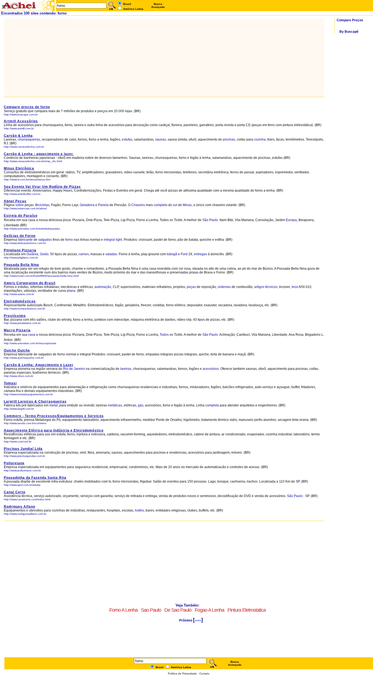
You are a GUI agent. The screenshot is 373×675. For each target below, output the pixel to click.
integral (109, 240)
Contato (204, 673)
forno (69, 240)
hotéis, (140, 510)
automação (102, 287)
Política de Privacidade (182, 673)
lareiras (125, 369)
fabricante (25, 240)
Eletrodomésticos (20, 301)
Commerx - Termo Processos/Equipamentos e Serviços (54, 416)
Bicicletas (42, 205)
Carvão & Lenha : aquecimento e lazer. (39, 154)
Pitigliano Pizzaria (20, 250)
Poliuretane (14, 463)
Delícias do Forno (19, 236)
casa (31, 335)
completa (212, 405)
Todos (164, 335)
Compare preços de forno (27, 107)
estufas (127, 139)
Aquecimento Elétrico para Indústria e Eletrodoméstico (53, 430)
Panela (103, 205)
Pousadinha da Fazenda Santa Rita (35, 478)
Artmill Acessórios (21, 121)
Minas (187, 205)
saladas (111, 254)
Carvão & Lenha (18, 136)
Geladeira (87, 205)
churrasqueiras (29, 139)
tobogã (172, 254)
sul (175, 205)
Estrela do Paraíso (20, 216)
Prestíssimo (15, 316)
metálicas (115, 405)
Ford (184, 254)
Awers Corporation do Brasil (29, 283)
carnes (84, 254)
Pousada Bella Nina (21, 265)
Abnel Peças (15, 201)
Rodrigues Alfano (19, 507)
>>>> (198, 620)
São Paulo (210, 220)
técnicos (271, 287)
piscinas (229, 139)
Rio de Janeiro (74, 369)
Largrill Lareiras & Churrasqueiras (35, 401)
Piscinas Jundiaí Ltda (23, 449)
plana (71, 291)
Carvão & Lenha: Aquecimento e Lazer (38, 365)
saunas (160, 139)
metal (53, 405)
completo (160, 205)
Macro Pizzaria (17, 330)
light (119, 240)
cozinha (260, 139)
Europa (291, 220)
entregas (200, 254)
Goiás (44, 254)
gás (140, 405)
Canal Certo (14, 492)
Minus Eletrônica (19, 168)
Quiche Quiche (17, 350)
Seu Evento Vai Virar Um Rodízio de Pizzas (42, 187)
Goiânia (32, 254)
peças (191, 287)
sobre (19, 205)
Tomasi (10, 383)
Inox (295, 287)
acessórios (211, 369)
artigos (259, 287)
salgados (45, 240)
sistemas (224, 287)
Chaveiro (138, 205)
